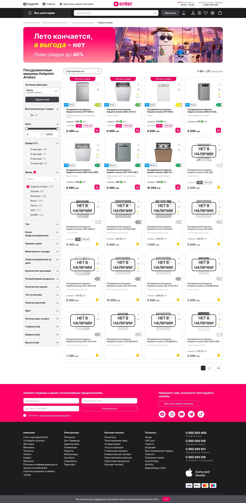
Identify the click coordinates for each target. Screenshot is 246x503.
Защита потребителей (35, 467)
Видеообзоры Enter (155, 467)
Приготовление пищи (115, 440)
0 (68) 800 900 (196, 433)
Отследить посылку (34, 440)
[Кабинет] (193, 13)
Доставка (28, 444)
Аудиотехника (71, 444)
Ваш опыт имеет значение (178, 403)
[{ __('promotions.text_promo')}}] (199, 13)
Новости (149, 454)
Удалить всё (42, 99)
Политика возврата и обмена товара (39, 473)
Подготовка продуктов (116, 461)
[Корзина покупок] (220, 13)
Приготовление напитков (118, 457)
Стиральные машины (116, 450)
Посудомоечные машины (83, 22)
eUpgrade (150, 447)
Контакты (28, 450)
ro (183, 12)
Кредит (27, 457)
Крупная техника (113, 464)
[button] (42, 109)
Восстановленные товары (159, 450)
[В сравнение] (98, 89)
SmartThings (151, 461)
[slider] (26, 128)
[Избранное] (205, 13)
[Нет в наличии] (218, 187)
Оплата (27, 454)
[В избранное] (98, 84)
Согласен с (49, 415)
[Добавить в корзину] (97, 130)
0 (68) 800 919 (196, 457)
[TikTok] (200, 414)
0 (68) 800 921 (196, 449)
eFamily (149, 464)
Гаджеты (69, 450)
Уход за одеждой (113, 447)
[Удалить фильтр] (56, 91)
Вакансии (28, 461)
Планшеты (69, 437)
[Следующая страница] (218, 368)
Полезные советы (154, 457)
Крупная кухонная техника (55, 22)
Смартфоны (70, 461)
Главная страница (31, 22)
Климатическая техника (117, 454)
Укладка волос (112, 444)
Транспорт (69, 464)
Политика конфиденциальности (40, 464)
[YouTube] (181, 414)
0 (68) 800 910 (196, 441)
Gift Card (150, 440)
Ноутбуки (69, 457)
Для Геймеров (72, 440)
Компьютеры (71, 454)
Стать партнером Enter (35, 437)
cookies (98, 499)
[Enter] (123, 4)
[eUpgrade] (30, 4)
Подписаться (109, 408)
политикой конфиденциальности (54, 415)
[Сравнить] (212, 13)
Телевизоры (70, 447)
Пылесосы (110, 437)
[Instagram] (171, 414)
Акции (148, 437)
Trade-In (149, 444)
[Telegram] (191, 414)
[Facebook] (162, 414)
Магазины (28, 447)
